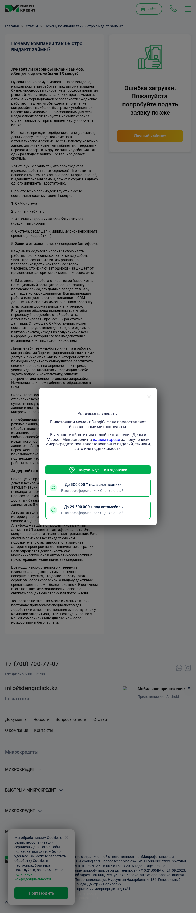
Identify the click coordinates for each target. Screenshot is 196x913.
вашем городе (106, 439)
